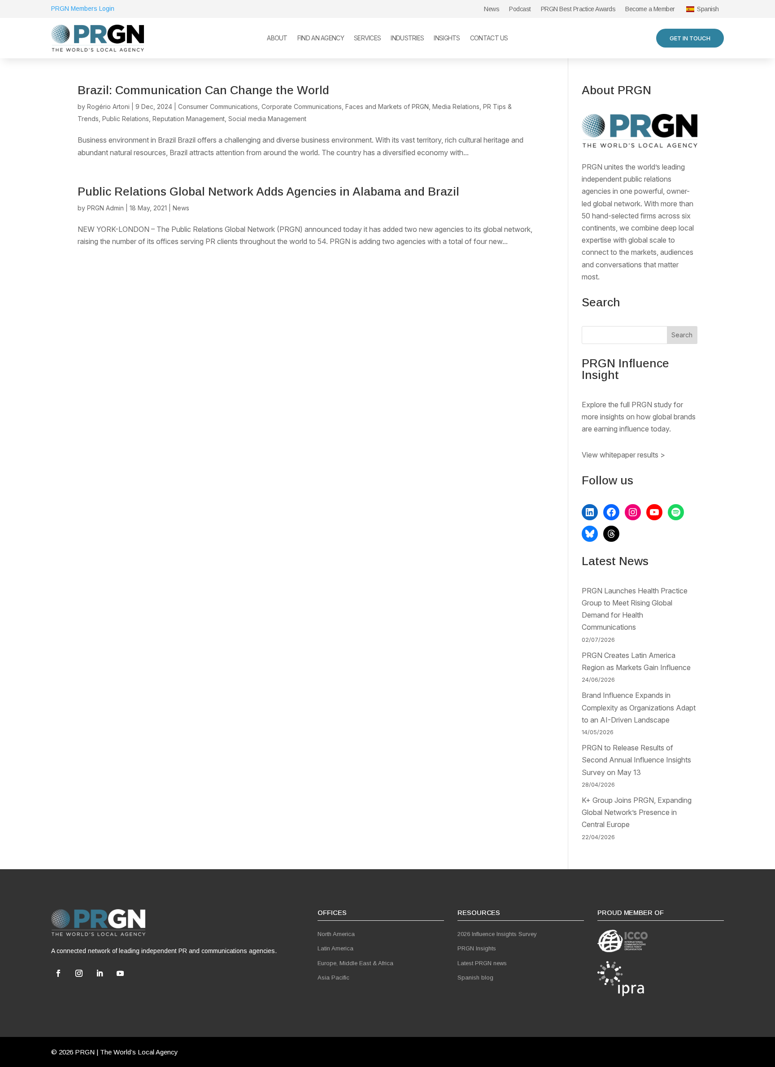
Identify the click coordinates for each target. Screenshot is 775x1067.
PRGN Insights (476, 948)
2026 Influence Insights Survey (497, 934)
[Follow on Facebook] (58, 973)
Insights (447, 38)
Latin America (335, 948)
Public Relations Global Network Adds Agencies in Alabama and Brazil (268, 191)
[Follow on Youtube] (120, 973)
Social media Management (267, 118)
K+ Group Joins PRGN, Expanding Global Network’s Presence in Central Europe (637, 812)
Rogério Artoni (108, 106)
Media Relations (455, 106)
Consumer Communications (218, 106)
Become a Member (650, 9)
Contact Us (489, 38)
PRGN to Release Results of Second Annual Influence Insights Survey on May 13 (636, 759)
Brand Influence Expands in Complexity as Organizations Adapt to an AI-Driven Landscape (639, 707)
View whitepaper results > (623, 454)
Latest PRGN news (482, 963)
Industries (407, 38)
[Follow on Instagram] (79, 973)
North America (336, 934)
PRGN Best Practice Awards (578, 9)
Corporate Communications (301, 106)
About (277, 38)
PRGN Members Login (82, 8)
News (491, 9)
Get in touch (690, 38)
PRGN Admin (105, 208)
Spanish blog (475, 977)
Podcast (520, 9)
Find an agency (320, 38)
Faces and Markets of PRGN (387, 106)
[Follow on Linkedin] (99, 973)
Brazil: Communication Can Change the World (203, 90)
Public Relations (125, 118)
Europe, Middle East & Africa (355, 963)
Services (367, 38)
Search (681, 335)
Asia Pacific (333, 977)
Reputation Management (188, 118)
